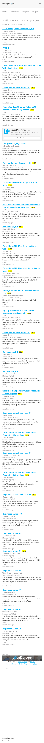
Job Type (35, 12)
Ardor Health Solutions (10, 273)
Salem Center (7, 354)
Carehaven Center (8, 592)
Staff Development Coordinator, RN (18, 29)
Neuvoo (32, 662)
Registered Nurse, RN (11, 533)
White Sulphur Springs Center (12, 573)
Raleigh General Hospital (11, 146)
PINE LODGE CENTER (9, 631)
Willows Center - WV (9, 612)
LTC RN (5, 48)
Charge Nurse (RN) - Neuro (14, 143)
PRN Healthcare (8, 188)
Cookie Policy (23, 664)
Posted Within (15, 12)
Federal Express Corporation (12, 296)
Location (5, 12)
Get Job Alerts (22, 138)
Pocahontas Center (9, 374)
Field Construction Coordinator (16, 87)
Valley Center (7, 415)
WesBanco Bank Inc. (9, 165)
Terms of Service (11, 664)
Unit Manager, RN (10, 227)
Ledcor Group (7, 90)
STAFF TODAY (7, 50)
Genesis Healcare (8, 31)
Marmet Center (7, 497)
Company (25, 12)
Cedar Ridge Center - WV (11, 455)
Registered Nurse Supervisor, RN (16, 413)
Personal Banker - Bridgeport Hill (17, 163)
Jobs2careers (22, 662)
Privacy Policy (33, 664)
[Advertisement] (18, 702)
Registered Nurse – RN (12, 514)
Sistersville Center (9, 229)
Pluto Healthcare (8, 438)
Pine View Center (8, 396)
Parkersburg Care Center (11, 553)
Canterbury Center (8, 516)
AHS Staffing (6, 251)
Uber (4, 71)
